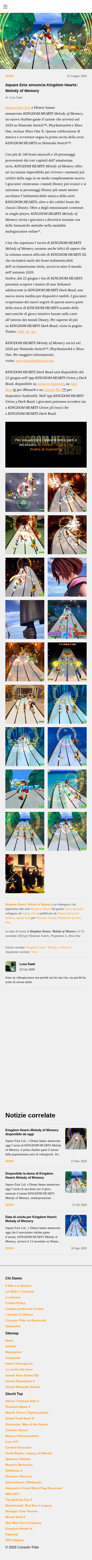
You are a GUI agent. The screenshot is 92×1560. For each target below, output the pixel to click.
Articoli (10, 1346)
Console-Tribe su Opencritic (25, 1320)
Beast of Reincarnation (22, 1436)
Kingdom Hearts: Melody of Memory (28, 904)
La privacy (13, 1297)
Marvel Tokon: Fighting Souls (27, 1412)
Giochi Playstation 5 (20, 1381)
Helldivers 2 (13, 1470)
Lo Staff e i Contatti (19, 1291)
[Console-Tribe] (46, 6)
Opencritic (13, 1326)
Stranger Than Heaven (21, 1511)
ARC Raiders (14, 1540)
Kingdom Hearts (41, 909)
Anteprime (12, 1357)
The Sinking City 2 (18, 1499)
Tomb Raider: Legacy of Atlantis (28, 1453)
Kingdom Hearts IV (19, 1528)
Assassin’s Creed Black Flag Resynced (33, 1488)
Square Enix (29, 913)
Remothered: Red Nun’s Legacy (28, 1505)
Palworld (11, 1534)
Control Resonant (18, 1447)
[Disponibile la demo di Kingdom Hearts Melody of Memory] (76, 1182)
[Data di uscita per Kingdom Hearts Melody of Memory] (76, 1225)
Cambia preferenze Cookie (24, 1308)
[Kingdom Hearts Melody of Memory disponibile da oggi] (76, 1138)
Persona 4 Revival (18, 1476)
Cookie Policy (15, 1303)
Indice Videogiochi (19, 1363)
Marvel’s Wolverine (19, 1464)
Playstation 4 (65, 918)
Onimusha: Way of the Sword (26, 1424)
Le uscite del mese (19, 1369)
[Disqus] (46, 1050)
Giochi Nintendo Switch (22, 1387)
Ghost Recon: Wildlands (23, 1482)
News (9, 76)
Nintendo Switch (46, 918)
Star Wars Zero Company (23, 1522)
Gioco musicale (74, 909)
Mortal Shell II (15, 1517)
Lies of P (11, 1441)
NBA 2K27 (12, 1494)
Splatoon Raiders (18, 1459)
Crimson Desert (16, 1430)
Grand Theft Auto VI (19, 1418)
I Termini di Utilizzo (19, 1314)
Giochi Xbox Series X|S (22, 1375)
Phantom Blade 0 (17, 1406)
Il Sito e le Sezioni (18, 1285)
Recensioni (13, 1352)
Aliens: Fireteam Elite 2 (22, 1401)
